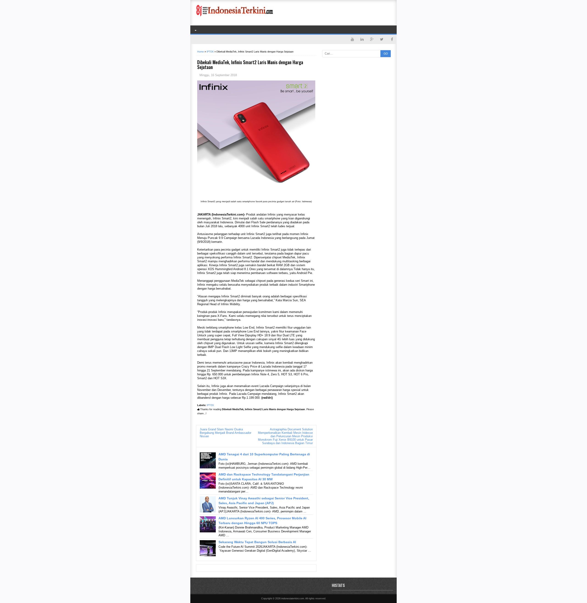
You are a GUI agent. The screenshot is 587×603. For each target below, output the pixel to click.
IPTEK (210, 405)
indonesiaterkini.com (292, 598)
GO (386, 53)
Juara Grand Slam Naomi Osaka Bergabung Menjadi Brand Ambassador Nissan (225, 433)
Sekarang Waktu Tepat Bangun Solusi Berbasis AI (257, 542)
